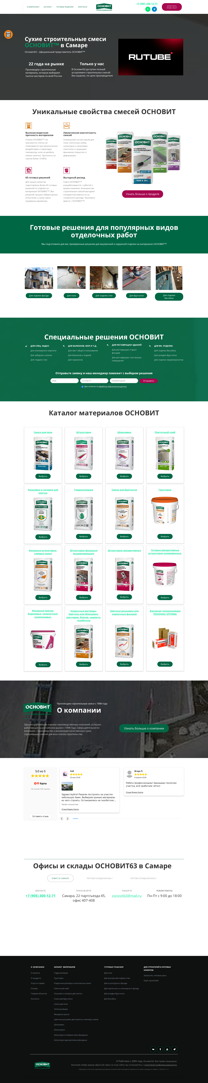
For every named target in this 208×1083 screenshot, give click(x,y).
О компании (33, 7)
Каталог (47, 7)
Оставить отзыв (40, 816)
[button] (61, 818)
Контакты (82, 7)
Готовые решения (64, 7)
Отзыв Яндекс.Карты (70, 809)
